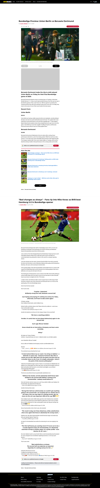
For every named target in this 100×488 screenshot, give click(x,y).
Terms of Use (51, 479)
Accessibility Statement (26, 481)
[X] (93, 1)
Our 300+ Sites (63, 477)
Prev (25, 66)
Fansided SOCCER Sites (42, 1)
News (14, 1)
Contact (49, 477)
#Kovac (30, 340)
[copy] (28, 26)
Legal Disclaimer (75, 479)
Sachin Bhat (23, 204)
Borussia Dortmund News (30, 189)
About (34, 1)
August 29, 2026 (38, 309)
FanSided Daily (74, 477)
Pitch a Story (24, 479)
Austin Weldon (24, 23)
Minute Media (14, 484)
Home (22, 189)
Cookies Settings (51, 481)
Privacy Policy (39, 479)
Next (56, 66)
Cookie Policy (63, 479)
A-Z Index (38, 481)
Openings (38, 477)
